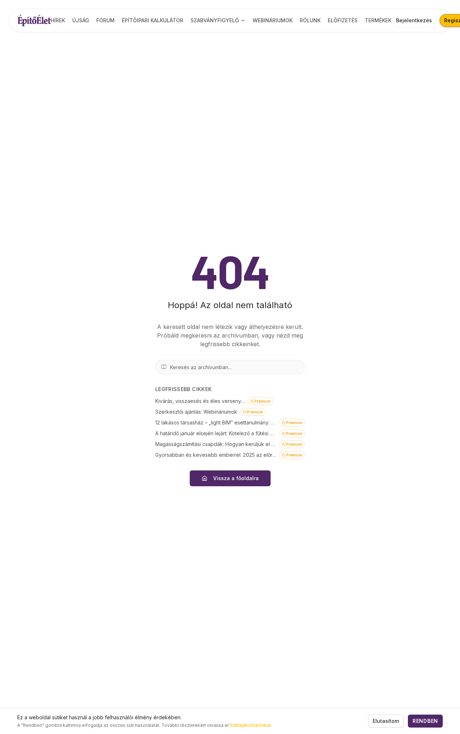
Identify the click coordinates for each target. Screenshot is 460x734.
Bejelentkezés (414, 20)
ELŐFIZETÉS (343, 20)
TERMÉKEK (378, 20)
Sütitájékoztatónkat (250, 725)
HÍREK (58, 20)
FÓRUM (105, 20)
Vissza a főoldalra (236, 478)
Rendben (425, 721)
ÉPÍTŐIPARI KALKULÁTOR (152, 20)
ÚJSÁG (80, 20)
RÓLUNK (310, 20)
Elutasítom (386, 721)
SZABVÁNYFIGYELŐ (214, 20)
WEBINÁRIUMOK (273, 20)
